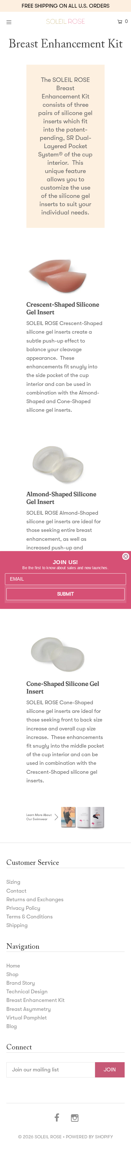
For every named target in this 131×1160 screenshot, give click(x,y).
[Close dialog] (125, 556)
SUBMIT (65, 594)
